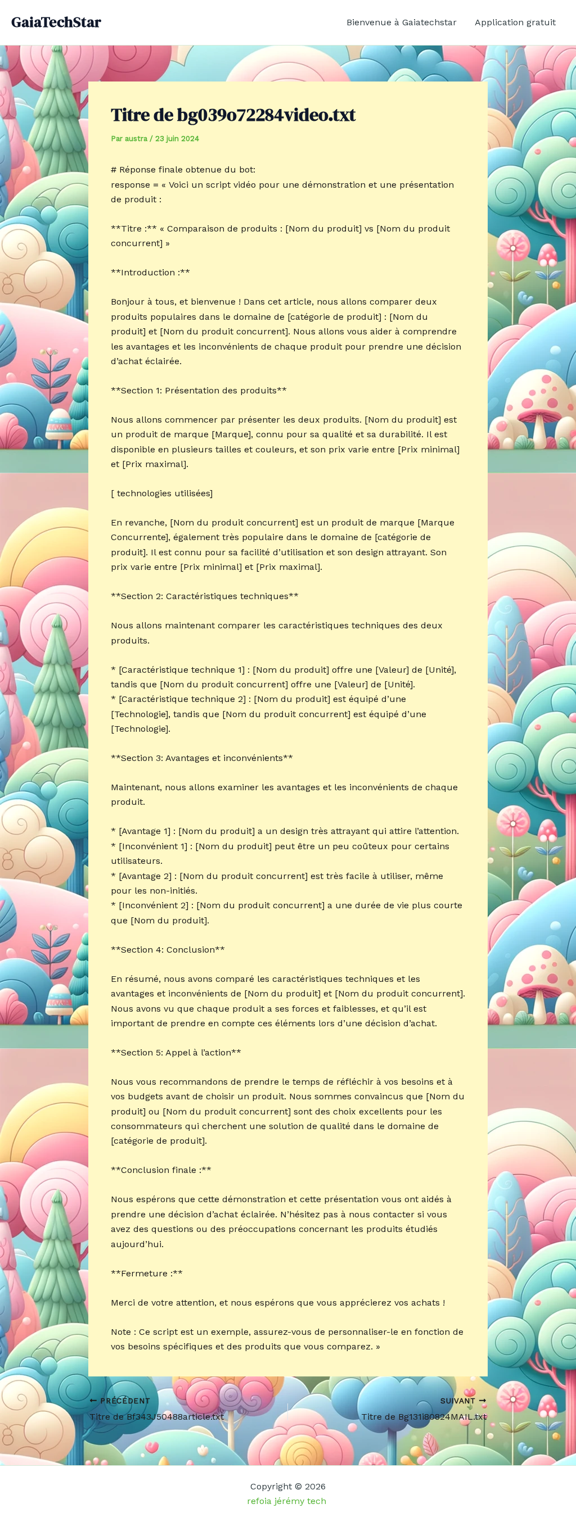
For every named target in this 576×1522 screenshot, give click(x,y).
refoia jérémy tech (288, 1501)
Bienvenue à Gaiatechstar (401, 22)
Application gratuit (515, 22)
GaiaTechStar (56, 22)
